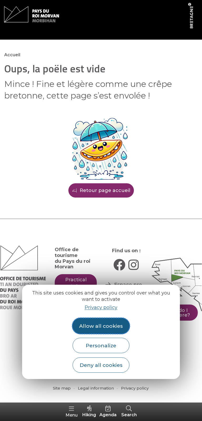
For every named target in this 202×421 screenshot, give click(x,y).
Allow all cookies (101, 326)
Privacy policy (101, 307)
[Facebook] (119, 265)
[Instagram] (133, 265)
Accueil (12, 54)
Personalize (101, 345)
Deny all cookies (101, 365)
